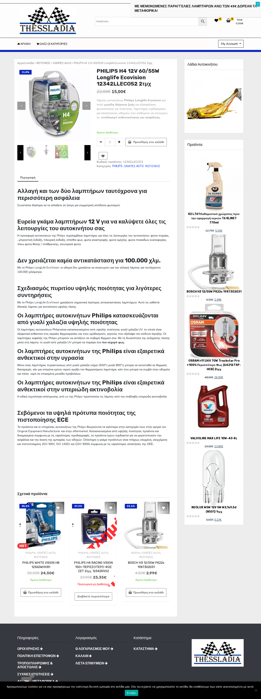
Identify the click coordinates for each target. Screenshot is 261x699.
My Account (230, 44)
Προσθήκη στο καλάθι (148, 142)
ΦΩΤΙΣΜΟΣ (43, 63)
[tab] (27, 178)
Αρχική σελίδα (25, 63)
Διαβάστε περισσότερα (93, 596)
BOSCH (135, 552)
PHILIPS (117, 166)
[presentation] (21, 106)
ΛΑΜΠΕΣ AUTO (62, 63)
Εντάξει (131, 693)
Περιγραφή (27, 177)
